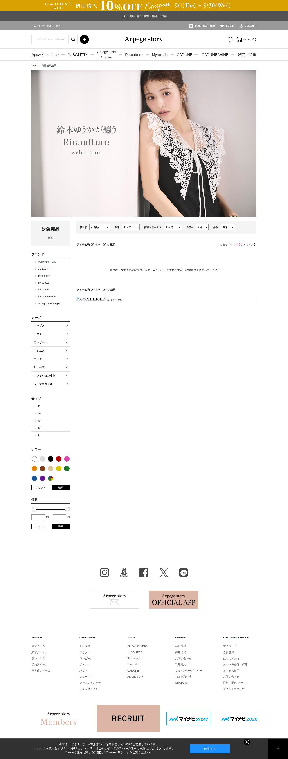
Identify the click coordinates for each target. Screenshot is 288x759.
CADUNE (184, 55)
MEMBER (250, 25)
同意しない (247, 742)
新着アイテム (40, 652)
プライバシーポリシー (188, 670)
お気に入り (230, 39)
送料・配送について (235, 682)
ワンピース (86, 658)
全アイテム (38, 646)
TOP (34, 65)
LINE (183, 572)
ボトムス (84, 664)
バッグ (83, 670)
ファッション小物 (90, 682)
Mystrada (160, 55)
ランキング (38, 658)
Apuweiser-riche (45, 55)
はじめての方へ (232, 658)
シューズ (84, 676)
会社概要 (180, 646)
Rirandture (134, 55)
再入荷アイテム (41, 670)
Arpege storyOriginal (106, 54)
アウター (84, 652)
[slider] (34, 509)
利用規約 (180, 664)
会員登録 (228, 652)
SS (39, 413)
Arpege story (114, 600)
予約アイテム (40, 664)
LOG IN (230, 25)
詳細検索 (84, 39)
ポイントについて (234, 689)
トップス (84, 646)
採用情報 (180, 652)
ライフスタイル (88, 689)
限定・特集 (246, 55)
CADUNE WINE (215, 55)
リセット (40, 487)
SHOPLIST (182, 682)
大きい (249, 244)
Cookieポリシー (116, 752)
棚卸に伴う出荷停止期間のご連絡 (148, 16)
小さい (239, 244)
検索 (60, 487)
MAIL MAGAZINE (205, 25)
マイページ (230, 646)
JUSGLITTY (78, 55)
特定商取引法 (183, 676)
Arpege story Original (49, 303)
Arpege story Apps (173, 600)
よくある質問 (231, 670)
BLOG (124, 572)
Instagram (104, 572)
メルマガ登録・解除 (235, 664)
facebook (144, 572)
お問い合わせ (183, 658)
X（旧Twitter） (163, 572)
